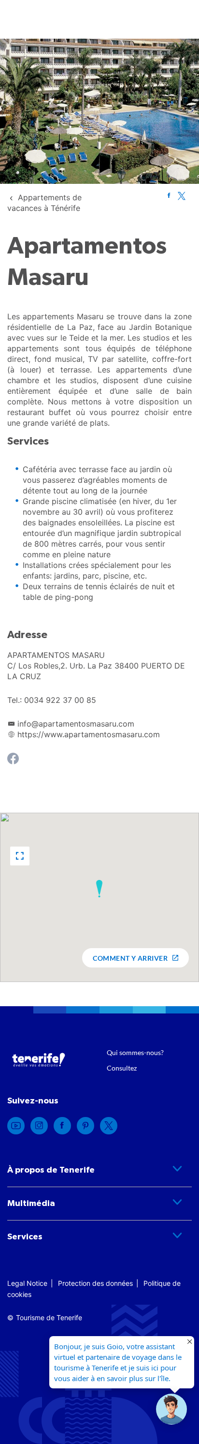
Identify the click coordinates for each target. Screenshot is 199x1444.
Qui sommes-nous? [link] (135, 1052)
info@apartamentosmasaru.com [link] (75, 724)
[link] (169, 195)
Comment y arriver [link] (130, 958)
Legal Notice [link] (27, 1283)
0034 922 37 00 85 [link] (60, 700)
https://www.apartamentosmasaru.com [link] (88, 734)
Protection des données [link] (95, 1283)
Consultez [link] (122, 1068)
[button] (19, 856)
